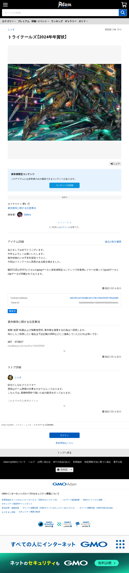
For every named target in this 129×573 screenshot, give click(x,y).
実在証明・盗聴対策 (10, 508)
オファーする (64, 222)
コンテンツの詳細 (64, 185)
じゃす (11, 29)
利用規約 (77, 462)
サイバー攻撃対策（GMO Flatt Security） (96, 508)
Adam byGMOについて (14, 462)
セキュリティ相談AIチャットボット (17, 504)
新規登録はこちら (64, 443)
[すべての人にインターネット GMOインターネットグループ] (56, 544)
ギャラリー (71, 21)
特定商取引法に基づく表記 (97, 462)
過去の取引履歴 (113, 241)
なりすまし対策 (8, 512)
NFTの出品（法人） (61, 462)
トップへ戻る (64, 452)
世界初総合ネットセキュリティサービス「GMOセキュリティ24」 (30, 500)
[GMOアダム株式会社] (64, 484)
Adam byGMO (7, 425)
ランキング (57, 21)
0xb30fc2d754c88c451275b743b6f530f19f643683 (94, 298)
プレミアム (24, 21)
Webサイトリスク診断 (92, 500)
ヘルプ (31, 462)
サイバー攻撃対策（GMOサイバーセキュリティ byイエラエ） (49, 508)
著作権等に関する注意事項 (22, 208)
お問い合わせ (44, 462)
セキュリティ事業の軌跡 (29, 512)
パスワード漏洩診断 (71, 500)
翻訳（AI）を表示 (113, 288)
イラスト (19, 425)
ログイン (64, 227)
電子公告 (117, 462)
